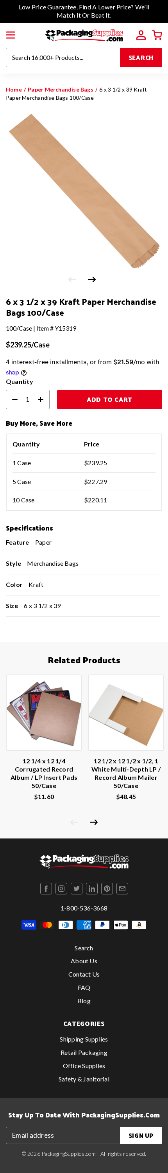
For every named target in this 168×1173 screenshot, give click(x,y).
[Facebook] (46, 888)
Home (14, 89)
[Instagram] (61, 888)
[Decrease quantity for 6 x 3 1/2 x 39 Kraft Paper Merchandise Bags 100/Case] (12, 399)
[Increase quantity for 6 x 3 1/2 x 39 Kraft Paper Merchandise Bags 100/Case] (44, 399)
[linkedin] (92, 888)
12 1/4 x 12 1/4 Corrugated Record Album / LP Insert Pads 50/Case (44, 773)
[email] (122, 888)
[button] (10, 35)
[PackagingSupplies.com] (84, 34)
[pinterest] (107, 888)
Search (141, 57)
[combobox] (63, 57)
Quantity (19, 381)
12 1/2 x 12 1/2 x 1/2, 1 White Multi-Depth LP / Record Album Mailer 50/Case (126, 773)
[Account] (141, 35)
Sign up (141, 1135)
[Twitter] (76, 888)
